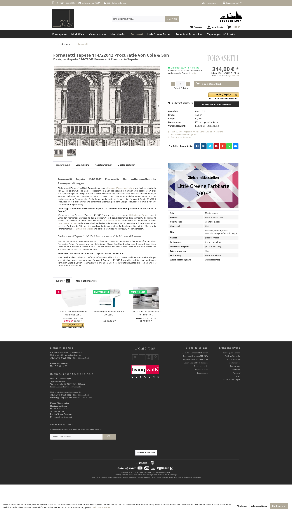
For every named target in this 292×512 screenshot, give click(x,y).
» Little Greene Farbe (84, 228)
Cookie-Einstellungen (231, 379)
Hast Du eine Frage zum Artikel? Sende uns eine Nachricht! (196, 131)
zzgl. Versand (233, 75)
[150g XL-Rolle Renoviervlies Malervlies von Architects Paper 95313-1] (73, 298)
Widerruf (236, 373)
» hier (194, 73)
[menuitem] (145, 19)
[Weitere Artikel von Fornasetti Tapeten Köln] (223, 58)
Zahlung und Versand (231, 353)
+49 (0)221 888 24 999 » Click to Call (73, 395)
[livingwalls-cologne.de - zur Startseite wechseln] (63, 18)
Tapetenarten (202, 373)
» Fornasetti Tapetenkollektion (120, 188)
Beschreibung (63, 164)
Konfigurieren (279, 506)
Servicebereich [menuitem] (233, 3)
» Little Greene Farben (137, 215)
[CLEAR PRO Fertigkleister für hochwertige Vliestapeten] (146, 298)
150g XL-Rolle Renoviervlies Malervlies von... (73, 313)
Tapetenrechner (103, 164)
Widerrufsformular (232, 356)
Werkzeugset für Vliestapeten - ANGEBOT (109, 313)
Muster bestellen (126, 164)
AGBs (237, 376)
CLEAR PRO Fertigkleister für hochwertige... (146, 313)
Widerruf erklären (146, 452)
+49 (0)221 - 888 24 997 (65, 3)
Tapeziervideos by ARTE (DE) (195, 356)
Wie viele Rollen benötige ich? (183, 134)
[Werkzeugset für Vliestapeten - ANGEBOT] (109, 298)
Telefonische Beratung (180, 137)
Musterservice (234, 363)
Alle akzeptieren (259, 506)
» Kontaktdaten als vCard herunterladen (66, 352)
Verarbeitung (82, 164)
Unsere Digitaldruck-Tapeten (196, 363)
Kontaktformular (233, 359)
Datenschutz (235, 366)
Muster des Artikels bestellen (216, 104)
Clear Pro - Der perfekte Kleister (195, 353)
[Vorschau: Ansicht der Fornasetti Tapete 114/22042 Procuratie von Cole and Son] (58, 153)
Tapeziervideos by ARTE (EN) (195, 359)
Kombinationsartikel (86, 280)
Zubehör (62, 280)
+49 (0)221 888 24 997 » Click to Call (73, 358)
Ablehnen (242, 506)
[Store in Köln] (231, 16)
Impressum (235, 369)
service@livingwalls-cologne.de (68, 355)
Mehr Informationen (101, 507)
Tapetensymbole (201, 366)
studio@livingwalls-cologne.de (68, 392)
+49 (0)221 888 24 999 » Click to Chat (76, 398)
